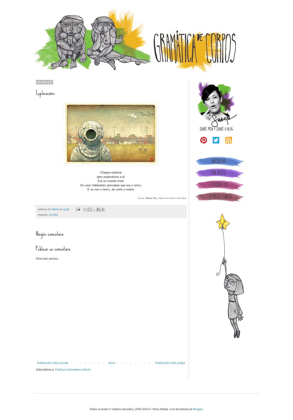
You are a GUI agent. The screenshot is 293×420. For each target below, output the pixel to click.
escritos (53, 214)
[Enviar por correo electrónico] (85, 209)
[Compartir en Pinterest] (102, 209)
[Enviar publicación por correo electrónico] (78, 209)
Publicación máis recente (52, 363)
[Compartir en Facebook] (98, 209)
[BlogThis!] (89, 209)
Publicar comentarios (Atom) (72, 369)
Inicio (112, 363)
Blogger (198, 409)
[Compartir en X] (94, 209)
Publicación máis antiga (170, 363)
